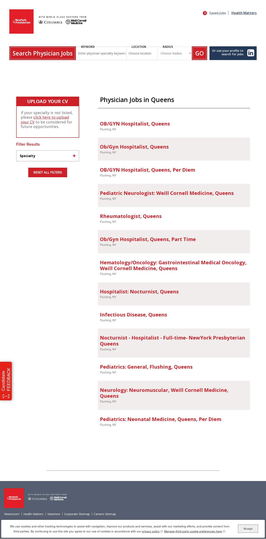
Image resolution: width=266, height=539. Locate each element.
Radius (168, 47)
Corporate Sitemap (77, 514)
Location (139, 47)
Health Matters (244, 13)
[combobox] (142, 53)
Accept (248, 528)
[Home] (47, 21)
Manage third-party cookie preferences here (194, 531)
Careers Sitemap (105, 514)
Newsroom (11, 514)
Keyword (88, 47)
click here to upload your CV (45, 119)
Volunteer (53, 514)
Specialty (27, 156)
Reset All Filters (47, 172)
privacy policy (152, 531)
